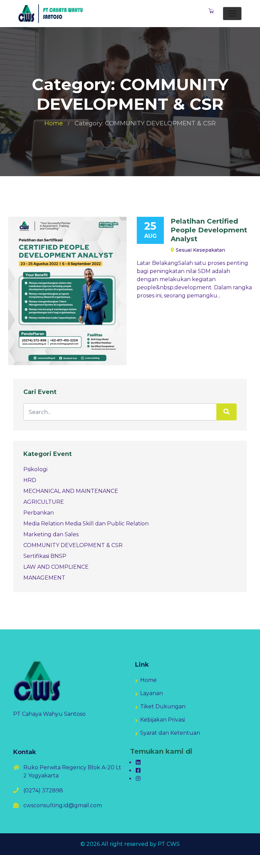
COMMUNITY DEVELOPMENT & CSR (73, 545)
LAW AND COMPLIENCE (56, 567)
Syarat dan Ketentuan (170, 733)
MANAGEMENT (44, 578)
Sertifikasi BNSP (44, 556)
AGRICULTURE (43, 502)
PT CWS (169, 844)
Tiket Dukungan (163, 706)
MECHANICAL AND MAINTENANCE (70, 491)
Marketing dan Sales (51, 534)
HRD (29, 480)
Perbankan (38, 512)
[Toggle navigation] (232, 13)
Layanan (151, 693)
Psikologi (35, 469)
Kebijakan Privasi (162, 719)
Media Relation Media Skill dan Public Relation (86, 523)
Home (53, 123)
